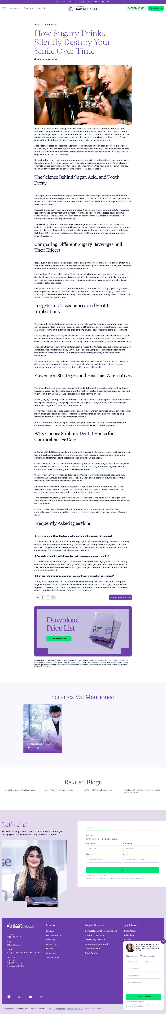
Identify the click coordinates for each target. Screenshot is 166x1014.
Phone (89, 854)
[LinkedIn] (53, 597)
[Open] (4, 8)
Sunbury (50, 931)
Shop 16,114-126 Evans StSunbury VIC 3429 (15, 963)
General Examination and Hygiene (101, 931)
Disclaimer (60, 1009)
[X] (48, 597)
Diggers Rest (52, 944)
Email (126, 854)
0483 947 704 (14, 944)
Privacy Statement (75, 1009)
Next (123, 870)
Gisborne (50, 939)
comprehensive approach (75, 455)
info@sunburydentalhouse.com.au (23, 952)
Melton (49, 948)
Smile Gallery (130, 931)
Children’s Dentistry (94, 935)
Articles (127, 939)
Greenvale (51, 953)
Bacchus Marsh (53, 935)
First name (91, 843)
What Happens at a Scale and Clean (20, 790)
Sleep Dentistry (92, 953)
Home (37, 24)
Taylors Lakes (52, 957)
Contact (41, 8)
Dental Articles (51, 24)
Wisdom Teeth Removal (96, 944)
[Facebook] (43, 597)
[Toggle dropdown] (19, 8)
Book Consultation (120, 597)
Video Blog (129, 935)
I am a (89, 835)
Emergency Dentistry (95, 939)
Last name (128, 843)
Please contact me (143, 997)
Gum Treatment (93, 948)
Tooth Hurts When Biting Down (98, 790)
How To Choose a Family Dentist (58, 790)
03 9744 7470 (14, 937)
